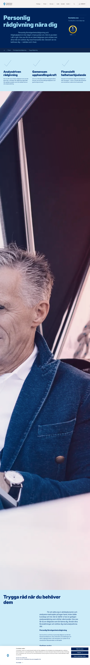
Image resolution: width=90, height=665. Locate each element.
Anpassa (79, 652)
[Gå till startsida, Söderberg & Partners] (7, 4)
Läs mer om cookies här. (21, 657)
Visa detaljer (18, 662)
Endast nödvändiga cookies (80, 656)
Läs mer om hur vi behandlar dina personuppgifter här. (28, 659)
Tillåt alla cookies (79, 648)
